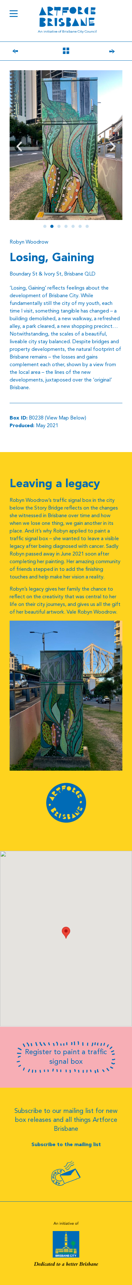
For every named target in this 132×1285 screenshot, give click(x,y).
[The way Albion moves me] (24, 51)
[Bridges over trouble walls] (105, 51)
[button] (19, 146)
